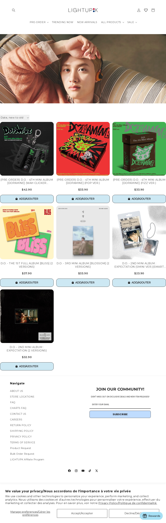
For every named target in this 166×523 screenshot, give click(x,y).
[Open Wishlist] (145, 10)
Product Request (20, 448)
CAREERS (16, 419)
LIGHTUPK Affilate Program (27, 459)
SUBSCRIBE (120, 414)
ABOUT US (16, 391)
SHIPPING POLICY (22, 431)
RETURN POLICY (20, 425)
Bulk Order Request (22, 453)
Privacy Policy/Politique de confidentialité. (127, 503)
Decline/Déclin (133, 513)
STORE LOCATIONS (22, 396)
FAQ (12, 402)
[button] (13, 10)
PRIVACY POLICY (21, 436)
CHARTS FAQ (18, 408)
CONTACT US (18, 413)
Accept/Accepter (82, 513)
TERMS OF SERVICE (22, 442)
